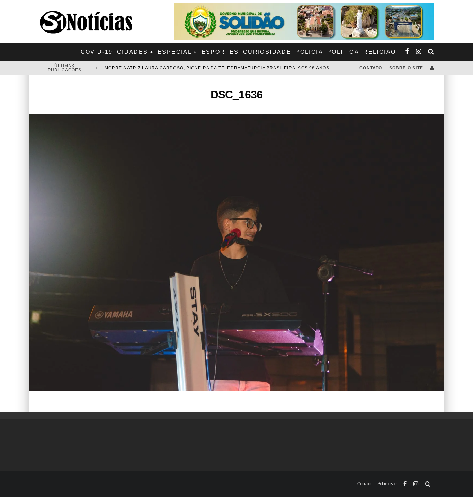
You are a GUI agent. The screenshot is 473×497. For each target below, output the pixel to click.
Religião (379, 52)
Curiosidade (267, 52)
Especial (175, 52)
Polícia (309, 52)
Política (343, 52)
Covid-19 (97, 52)
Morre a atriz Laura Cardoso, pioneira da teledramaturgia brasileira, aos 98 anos (217, 68)
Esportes (220, 52)
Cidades (132, 52)
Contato (370, 68)
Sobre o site (406, 68)
